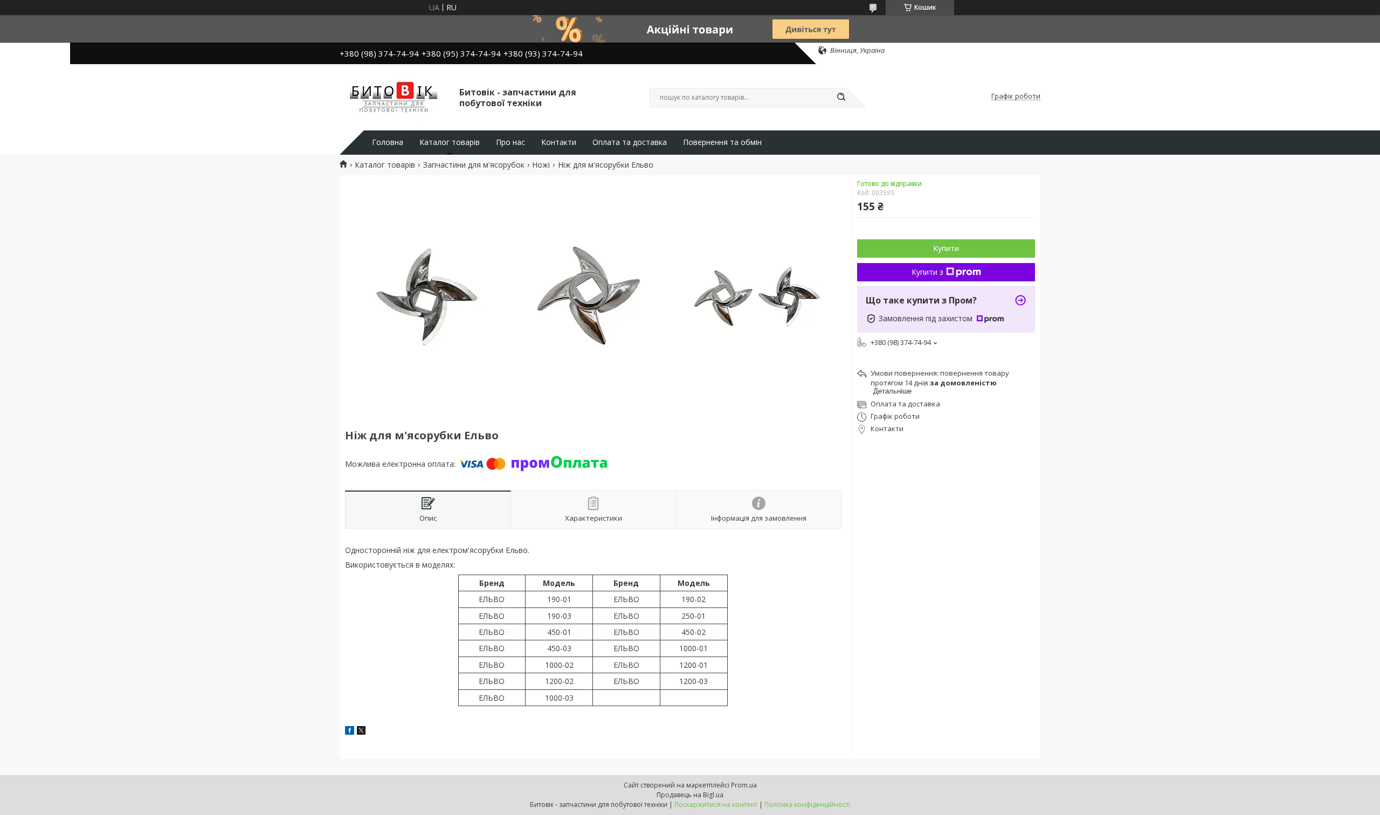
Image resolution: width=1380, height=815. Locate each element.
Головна (387, 142)
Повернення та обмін (722, 142)
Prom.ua (744, 785)
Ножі (541, 165)
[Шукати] (841, 97)
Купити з (927, 272)
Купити (946, 248)
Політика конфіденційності (807, 804)
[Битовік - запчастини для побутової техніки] (395, 96)
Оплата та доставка (629, 142)
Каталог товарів (449, 142)
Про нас (510, 142)
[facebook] (349, 732)
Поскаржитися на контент (715, 804)
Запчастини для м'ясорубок (474, 165)
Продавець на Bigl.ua (690, 794)
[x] (361, 732)
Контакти (558, 142)
